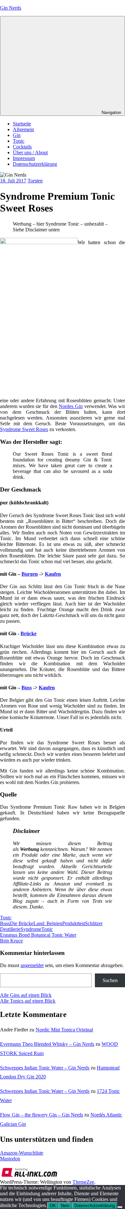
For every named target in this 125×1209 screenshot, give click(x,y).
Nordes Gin (71, 406)
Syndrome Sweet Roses (24, 429)
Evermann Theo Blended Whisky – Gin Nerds (47, 1044)
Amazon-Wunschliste (21, 1153)
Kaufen (53, 574)
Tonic (18, 141)
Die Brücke (21, 923)
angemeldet (32, 965)
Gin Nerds (10, 8)
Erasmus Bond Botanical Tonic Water (38, 935)
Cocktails (22, 146)
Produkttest (73, 923)
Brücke (29, 633)
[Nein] (119, 1207)
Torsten (35, 180)
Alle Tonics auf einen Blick (27, 1001)
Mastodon (10, 1158)
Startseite (22, 123)
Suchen (110, 980)
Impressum (24, 158)
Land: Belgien (47, 923)
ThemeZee (83, 1182)
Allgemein (23, 129)
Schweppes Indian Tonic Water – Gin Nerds (44, 1067)
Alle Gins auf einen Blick (26, 995)
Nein (65, 1205)
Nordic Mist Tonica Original (64, 1029)
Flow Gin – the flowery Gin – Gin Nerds (41, 1114)
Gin (17, 135)
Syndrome (31, 929)
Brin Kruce (11, 940)
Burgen (29, 574)
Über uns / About (30, 152)
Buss (26, 687)
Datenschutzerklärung (35, 164)
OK (53, 1205)
